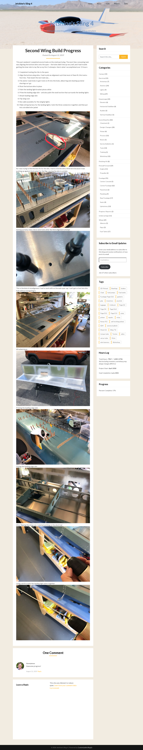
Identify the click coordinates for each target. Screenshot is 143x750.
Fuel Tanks (103, 231)
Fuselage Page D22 (107, 297)
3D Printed (104, 288)
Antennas (103, 81)
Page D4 (103, 309)
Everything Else (104, 120)
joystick (119, 301)
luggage (103, 305)
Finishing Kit (103, 161)
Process (117, 4)
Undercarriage (104, 216)
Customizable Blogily (85, 747)
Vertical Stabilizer (106, 115)
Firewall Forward (104, 166)
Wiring (102, 94)
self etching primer (117, 321)
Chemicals (103, 123)
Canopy (101, 74)
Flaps (102, 227)
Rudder (102, 111)
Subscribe (104, 267)
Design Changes (105, 127)
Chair (102, 292)
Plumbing (103, 194)
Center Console (105, 181)
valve (122, 334)
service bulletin (112, 326)
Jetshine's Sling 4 (23, 3)
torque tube (104, 334)
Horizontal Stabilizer (107, 106)
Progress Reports (105, 211)
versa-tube (104, 338)
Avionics (103, 86)
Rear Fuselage (105, 198)
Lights (102, 90)
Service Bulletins (106, 144)
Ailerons (103, 223)
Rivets (102, 140)
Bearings (114, 288)
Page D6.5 (113, 309)
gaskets (120, 297)
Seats (102, 202)
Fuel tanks (122, 292)
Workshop (103, 156)
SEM (101, 326)
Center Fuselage (106, 186)
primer (102, 317)
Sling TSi (113, 330)
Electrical (102, 78)
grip (101, 301)
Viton (113, 338)
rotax (118, 317)
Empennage (103, 99)
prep (122, 313)
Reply (39, 671)
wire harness (104, 342)
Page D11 (103, 313)
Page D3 (122, 305)
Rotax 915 (103, 321)
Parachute (103, 190)
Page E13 (114, 313)
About (99, 4)
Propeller (103, 173)
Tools (108, 4)
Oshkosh (112, 305)
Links (126, 4)
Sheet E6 (103, 330)
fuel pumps (111, 292)
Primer (102, 131)
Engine (102, 169)
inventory (109, 301)
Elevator (103, 102)
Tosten (114, 334)
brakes (123, 288)
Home (90, 4)
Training (103, 152)
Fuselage (102, 178)
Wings (101, 220)
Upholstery (104, 206)
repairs (110, 317)
